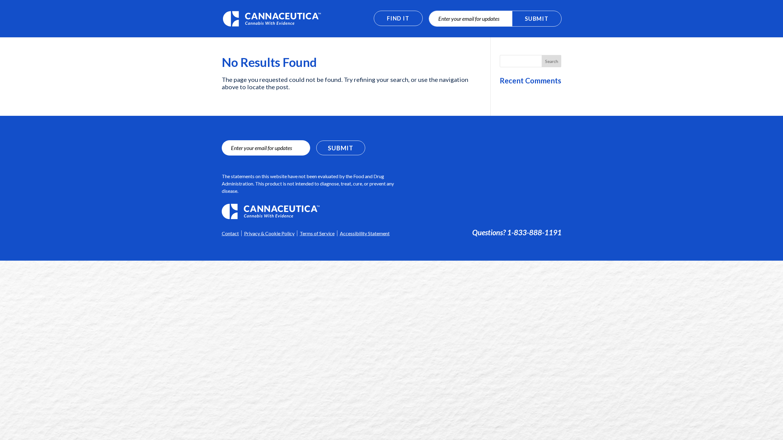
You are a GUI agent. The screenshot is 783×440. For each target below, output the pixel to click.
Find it (398, 18)
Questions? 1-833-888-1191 (517, 232)
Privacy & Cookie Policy (269, 233)
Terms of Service (317, 233)
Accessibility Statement (365, 233)
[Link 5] (312, 211)
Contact (230, 233)
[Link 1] (272, 17)
